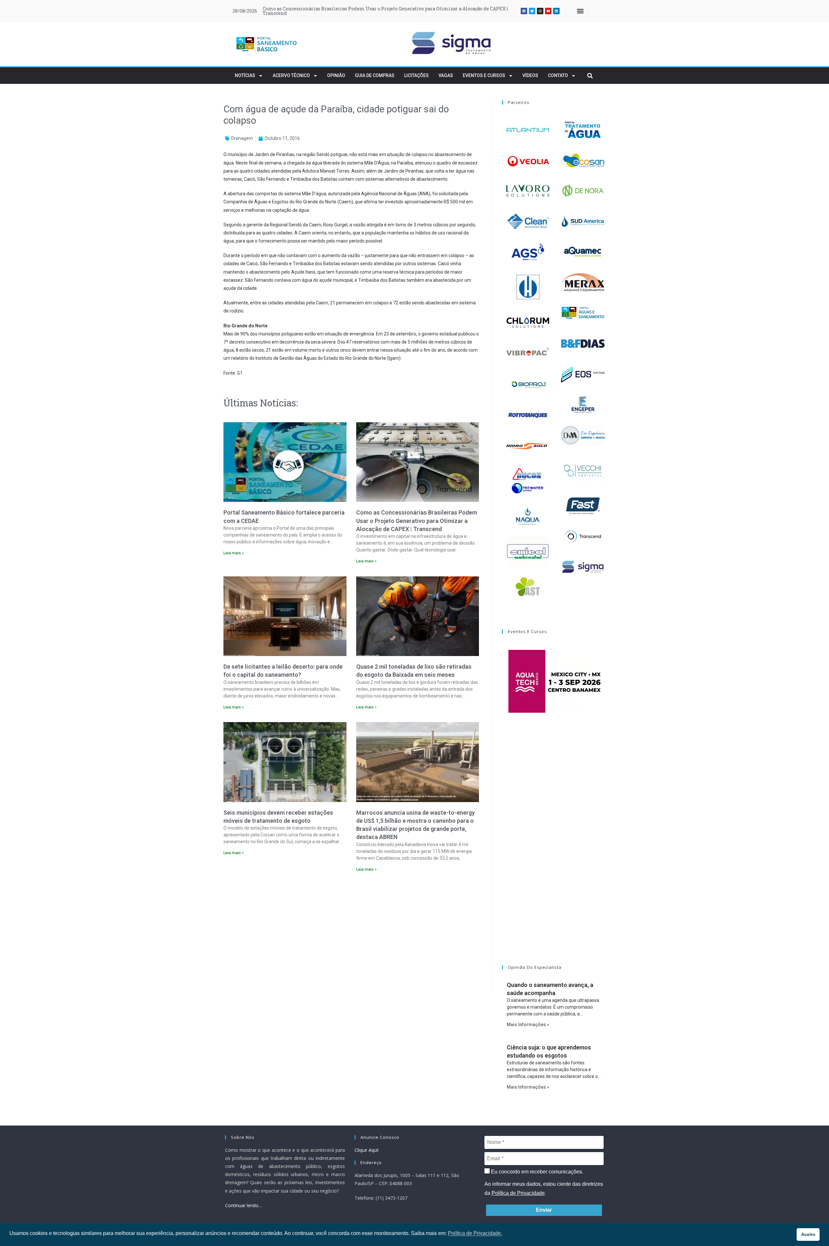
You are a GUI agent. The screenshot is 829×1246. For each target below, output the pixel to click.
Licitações (416, 75)
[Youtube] (548, 11)
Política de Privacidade (518, 1193)
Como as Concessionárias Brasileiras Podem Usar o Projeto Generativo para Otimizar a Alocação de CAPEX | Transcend (385, 11)
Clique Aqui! (367, 1150)
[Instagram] (540, 11)
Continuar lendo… (243, 1205)
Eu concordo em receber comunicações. (536, 1171)
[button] (580, 11)
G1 (240, 373)
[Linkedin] (556, 11)
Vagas (445, 75)
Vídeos (530, 75)
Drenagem (242, 138)
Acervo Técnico (291, 75)
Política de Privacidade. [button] (475, 1233)
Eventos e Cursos (484, 75)
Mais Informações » (528, 1024)
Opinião (336, 75)
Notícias (245, 75)
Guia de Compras (374, 75)
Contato (558, 75)
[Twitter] (532, 11)
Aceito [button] (808, 1234)
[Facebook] (524, 11)
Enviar (544, 1210)
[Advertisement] (351, 933)
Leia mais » (233, 553)
